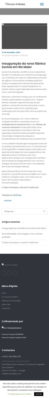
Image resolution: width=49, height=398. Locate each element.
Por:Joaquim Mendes (10, 55)
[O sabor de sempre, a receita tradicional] (15, 4)
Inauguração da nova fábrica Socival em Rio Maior (24, 228)
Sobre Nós (6, 304)
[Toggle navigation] (42, 4)
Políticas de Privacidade (11, 301)
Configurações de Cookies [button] (19, 394)
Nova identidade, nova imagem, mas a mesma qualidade (22, 235)
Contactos (6, 308)
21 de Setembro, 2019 (11, 52)
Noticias (24, 55)
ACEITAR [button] (39, 394)
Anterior (8, 200)
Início (4, 293)
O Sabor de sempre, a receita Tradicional (20, 242)
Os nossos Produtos (10, 297)
